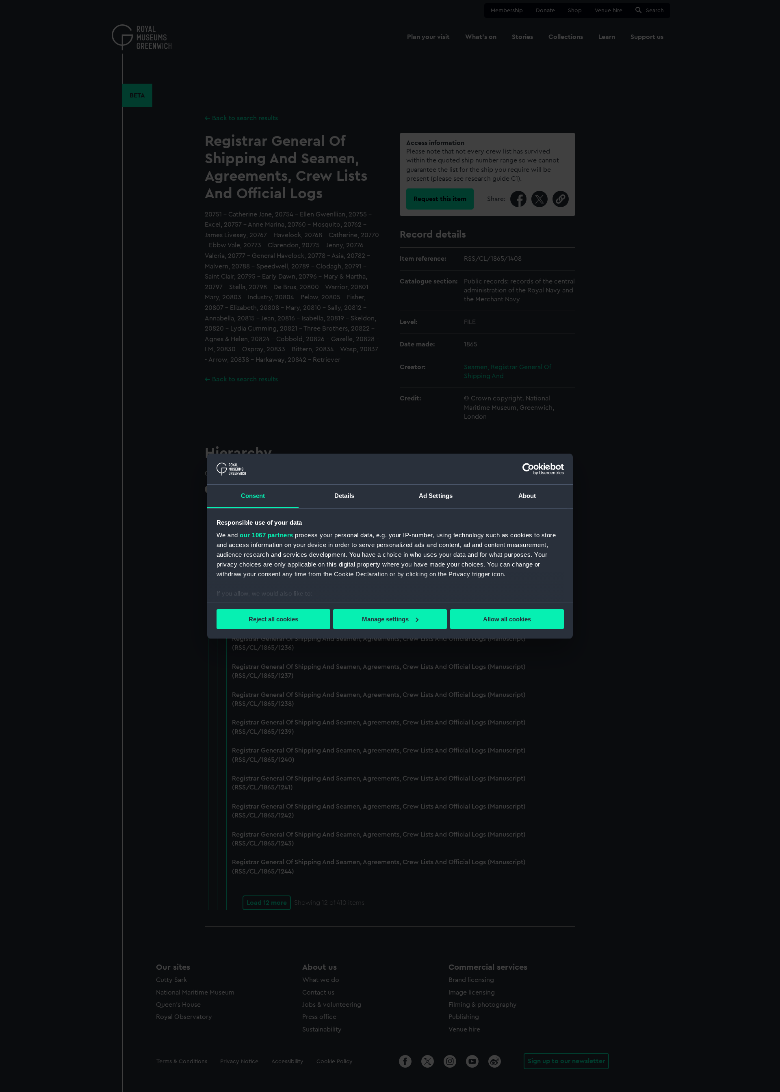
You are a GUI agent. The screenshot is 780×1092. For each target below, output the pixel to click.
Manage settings (385, 619)
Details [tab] (344, 495)
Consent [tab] (253, 495)
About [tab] (527, 495)
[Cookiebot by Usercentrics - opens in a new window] (528, 469)
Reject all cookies (273, 619)
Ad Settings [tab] (436, 495)
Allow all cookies (507, 619)
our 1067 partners (266, 535)
